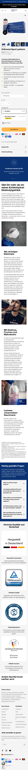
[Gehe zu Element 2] (8, 44)
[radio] (3, 111)
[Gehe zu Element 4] (18, 44)
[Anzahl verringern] (3, 103)
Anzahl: (3, 100)
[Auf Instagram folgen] (6, 751)
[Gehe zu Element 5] (23, 44)
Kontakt (3, 712)
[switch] (3, 768)
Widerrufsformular (20, 727)
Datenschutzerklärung (21, 718)
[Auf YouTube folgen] (10, 751)
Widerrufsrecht (19, 714)
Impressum (18, 709)
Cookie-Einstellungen (21, 724)
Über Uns (3, 720)
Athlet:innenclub (5, 728)
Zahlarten (3, 714)
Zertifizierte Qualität (22, 1)
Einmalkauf (7, 111)
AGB (17, 712)
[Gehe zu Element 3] (13, 44)
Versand (3, 717)
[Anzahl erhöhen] (9, 103)
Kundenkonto (5, 709)
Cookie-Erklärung (20, 721)
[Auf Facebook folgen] (2, 751)
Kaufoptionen (4, 108)
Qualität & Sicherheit (6, 722)
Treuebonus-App (5, 725)
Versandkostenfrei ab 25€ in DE (10, 1)
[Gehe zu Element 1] (3, 44)
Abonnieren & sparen (10, 117)
